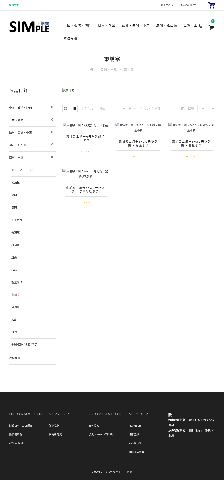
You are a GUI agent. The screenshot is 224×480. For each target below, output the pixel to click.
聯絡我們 (54, 425)
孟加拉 (15, 182)
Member (135, 425)
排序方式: (87, 109)
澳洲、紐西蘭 (17, 145)
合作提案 (94, 425)
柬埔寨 (129, 69)
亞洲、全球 (109, 69)
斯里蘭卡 (17, 282)
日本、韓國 (16, 120)
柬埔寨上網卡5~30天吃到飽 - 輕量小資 (138, 143)
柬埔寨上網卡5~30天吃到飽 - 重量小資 (191, 143)
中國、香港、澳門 (20, 107)
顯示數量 (187, 108)
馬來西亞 (17, 220)
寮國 (14, 195)
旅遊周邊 (71, 38)
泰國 (14, 207)
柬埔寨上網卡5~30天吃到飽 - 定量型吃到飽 (85, 189)
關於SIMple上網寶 (21, 425)
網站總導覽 (55, 434)
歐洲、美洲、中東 (20, 132)
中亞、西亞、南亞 (22, 170)
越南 (14, 257)
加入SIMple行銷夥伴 (102, 434)
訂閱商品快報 (136, 452)
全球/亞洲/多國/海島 (24, 344)
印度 (14, 319)
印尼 (14, 270)
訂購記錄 (134, 434)
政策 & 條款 (16, 443)
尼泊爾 (15, 307)
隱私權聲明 (15, 434)
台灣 (14, 332)
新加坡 (15, 232)
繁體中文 (14, 5)
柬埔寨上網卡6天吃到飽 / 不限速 (85, 138)
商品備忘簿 (135, 443)
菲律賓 (15, 245)
